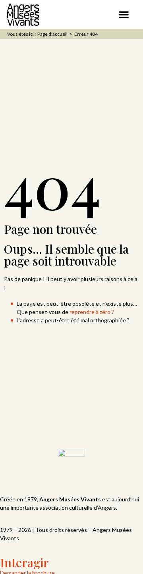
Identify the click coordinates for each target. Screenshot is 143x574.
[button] (124, 14)
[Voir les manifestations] (103, 13)
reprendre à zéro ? (92, 311)
